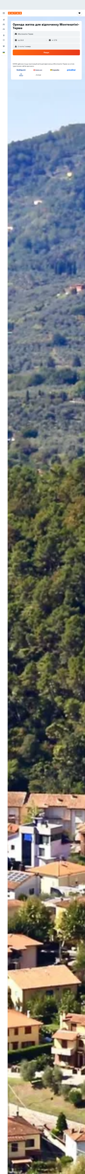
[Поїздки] (4, 46)
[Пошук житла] (4, 24)
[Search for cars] (4, 29)
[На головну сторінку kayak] (15, 13)
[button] (3, 13)
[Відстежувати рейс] (4, 40)
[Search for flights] (4, 20)
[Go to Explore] (4, 35)
